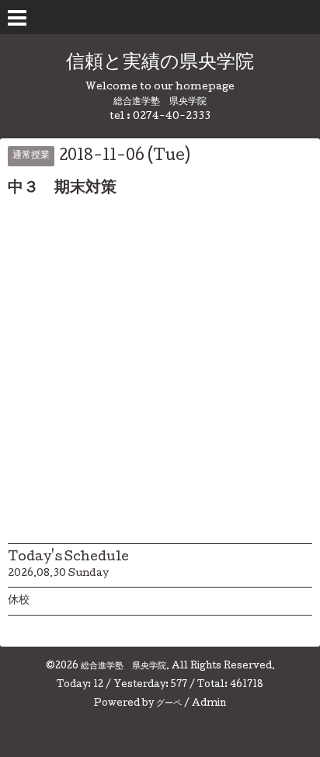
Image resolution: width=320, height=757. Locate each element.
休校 (19, 601)
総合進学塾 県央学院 (123, 667)
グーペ (169, 704)
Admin (209, 704)
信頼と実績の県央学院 (160, 63)
